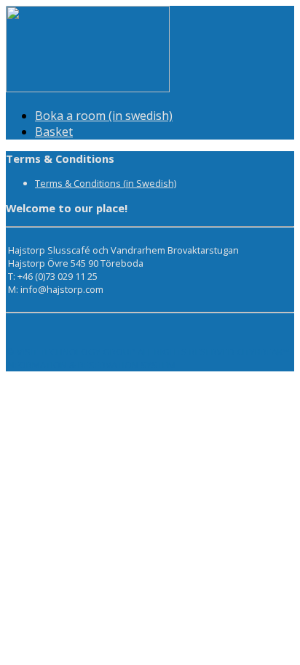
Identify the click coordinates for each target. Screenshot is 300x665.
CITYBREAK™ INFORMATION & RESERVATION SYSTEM (148, 358)
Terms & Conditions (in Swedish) (105, 183)
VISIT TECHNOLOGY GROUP (76, 351)
